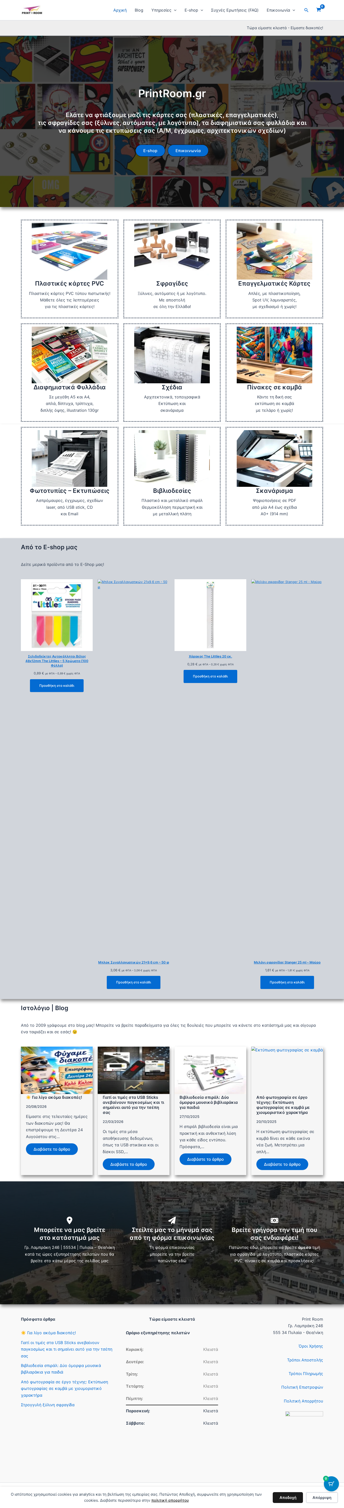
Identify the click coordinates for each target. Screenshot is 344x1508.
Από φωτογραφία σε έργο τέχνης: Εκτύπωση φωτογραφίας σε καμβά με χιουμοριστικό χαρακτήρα (283, 1105)
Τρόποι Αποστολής (305, 1359)
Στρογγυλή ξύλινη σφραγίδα (48, 1404)
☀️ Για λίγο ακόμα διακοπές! (54, 1097)
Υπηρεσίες (161, 10)
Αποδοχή (288, 1497)
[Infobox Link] (69, 269)
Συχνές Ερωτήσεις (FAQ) (235, 10)
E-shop (191, 10)
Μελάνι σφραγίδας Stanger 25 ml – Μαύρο (287, 962)
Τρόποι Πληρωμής (306, 1373)
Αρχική (120, 10)
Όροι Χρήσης (311, 1346)
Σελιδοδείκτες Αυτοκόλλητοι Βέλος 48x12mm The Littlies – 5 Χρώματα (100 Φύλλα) (56, 660)
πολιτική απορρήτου (170, 1500)
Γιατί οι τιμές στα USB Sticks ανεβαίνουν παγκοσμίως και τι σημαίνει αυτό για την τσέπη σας (133, 1105)
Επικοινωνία (278, 10)
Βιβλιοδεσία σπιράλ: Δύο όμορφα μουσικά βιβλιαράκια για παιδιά (209, 1102)
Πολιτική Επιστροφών (302, 1387)
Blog (139, 10)
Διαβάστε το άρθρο (51, 1149)
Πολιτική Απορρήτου (303, 1400)
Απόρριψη (322, 1497)
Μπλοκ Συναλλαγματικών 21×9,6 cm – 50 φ (133, 962)
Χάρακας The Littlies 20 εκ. (210, 656)
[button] (174, 10)
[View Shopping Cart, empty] (318, 10)
